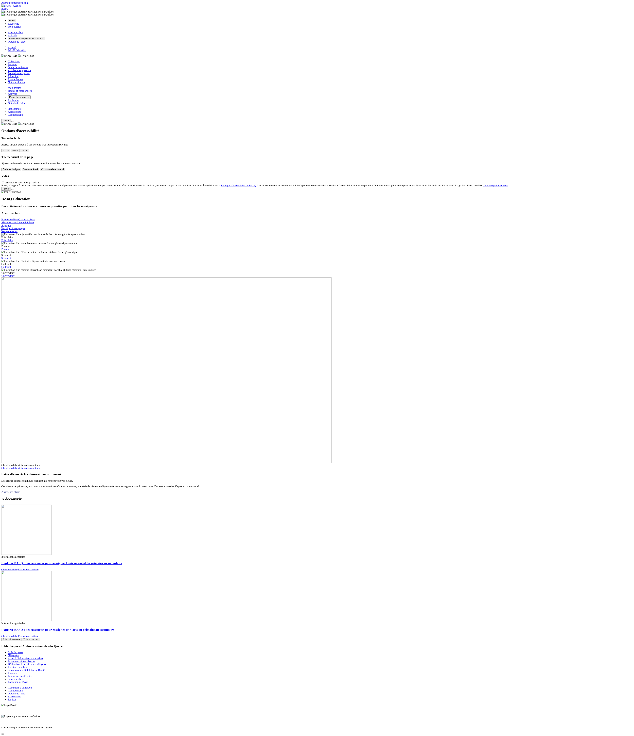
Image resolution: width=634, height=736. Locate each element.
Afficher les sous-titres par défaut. (22, 182)
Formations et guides (19, 73)
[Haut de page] (2, 734)
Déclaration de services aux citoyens (27, 664)
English (12, 699)
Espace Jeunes (15, 79)
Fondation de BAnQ (18, 682)
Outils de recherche (18, 67)
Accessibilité (14, 111)
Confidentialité (15, 114)
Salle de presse (15, 652)
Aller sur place (15, 679)
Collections (14, 61)
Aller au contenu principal (14, 2)
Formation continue (28, 569)
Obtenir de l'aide (16, 693)
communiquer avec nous (495, 185)
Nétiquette (13, 655)
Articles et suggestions (19, 70)
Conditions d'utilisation (20, 687)
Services (12, 64)
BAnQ (4, 8)
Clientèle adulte (9, 569)
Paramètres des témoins (20, 676)
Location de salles (17, 667)
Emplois (12, 673)
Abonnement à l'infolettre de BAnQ (26, 670)
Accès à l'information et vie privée (25, 658)
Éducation (13, 76)
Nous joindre (14, 108)
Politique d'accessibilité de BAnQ (238, 185)
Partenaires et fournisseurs (21, 661)
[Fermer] (12, 121)
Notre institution (16, 82)
